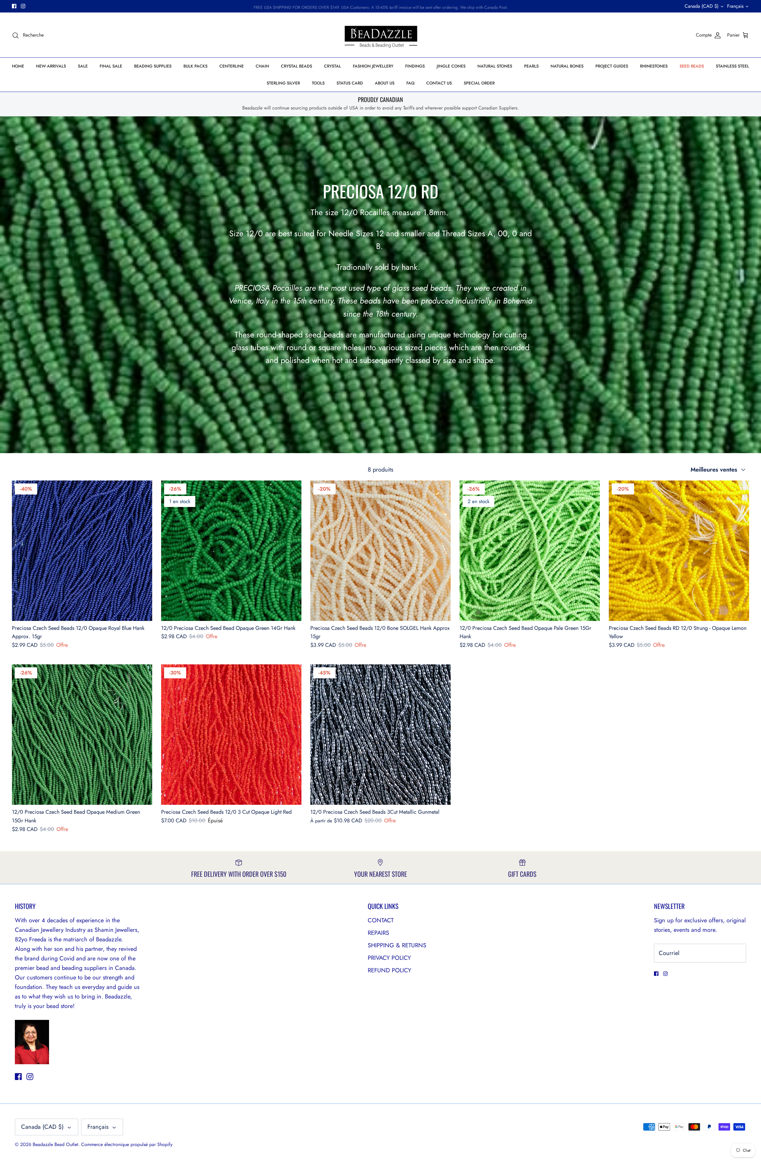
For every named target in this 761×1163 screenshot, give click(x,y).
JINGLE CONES (451, 66)
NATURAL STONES (494, 66)
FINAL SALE (111, 66)
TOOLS (318, 83)
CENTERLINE (231, 66)
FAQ (410, 83)
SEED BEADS (692, 66)
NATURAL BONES (567, 66)
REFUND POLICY (389, 970)
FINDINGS (415, 66)
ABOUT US (384, 83)
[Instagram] (23, 6)
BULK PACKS (195, 66)
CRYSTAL (332, 66)
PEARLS (531, 66)
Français (735, 6)
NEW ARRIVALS (51, 66)
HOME (18, 66)
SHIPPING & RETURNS (397, 945)
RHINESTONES (654, 66)
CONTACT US (439, 83)
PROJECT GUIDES (611, 66)
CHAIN (262, 66)
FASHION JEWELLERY (373, 66)
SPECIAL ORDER (479, 83)
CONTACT (381, 920)
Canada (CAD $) (701, 6)
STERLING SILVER (283, 83)
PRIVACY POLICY (389, 958)
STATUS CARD (350, 83)
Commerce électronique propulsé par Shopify (126, 1144)
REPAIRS (378, 933)
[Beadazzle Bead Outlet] (380, 35)
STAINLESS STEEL (732, 66)
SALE (83, 66)
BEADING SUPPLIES (153, 66)
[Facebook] (14, 6)
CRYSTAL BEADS (296, 66)
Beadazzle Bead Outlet (55, 1144)
